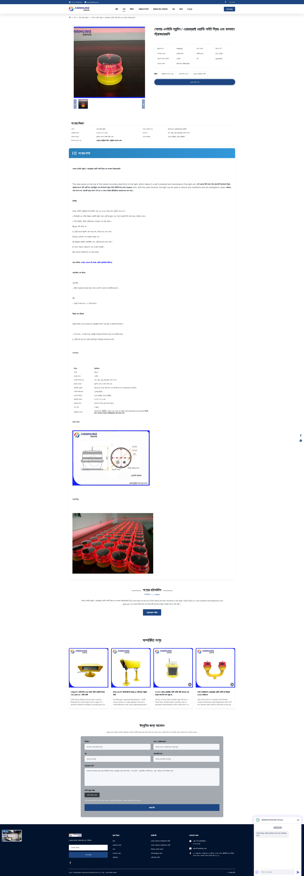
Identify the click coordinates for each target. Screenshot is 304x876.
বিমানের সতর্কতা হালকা (157, 849)
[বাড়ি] (70, 17)
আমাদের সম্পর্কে (143, 9)
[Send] (298, 872)
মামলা (181, 9)
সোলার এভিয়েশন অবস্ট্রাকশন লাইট (160, 845)
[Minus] (298, 820)
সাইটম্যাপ (115, 857)
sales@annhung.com (92, 2)
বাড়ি (116, 9)
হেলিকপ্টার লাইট (155, 857)
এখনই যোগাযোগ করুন (89, 704)
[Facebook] (225, 2)
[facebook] (70, 862)
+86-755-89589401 (199, 841)
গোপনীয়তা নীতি (231, 872)
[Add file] (257, 872)
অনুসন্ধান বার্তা (90, 765)
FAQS (189, 9)
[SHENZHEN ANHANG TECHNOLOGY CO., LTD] (79, 9)
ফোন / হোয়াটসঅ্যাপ (159, 741)
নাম (86, 753)
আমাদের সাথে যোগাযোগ (160, 9)
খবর (173, 9)
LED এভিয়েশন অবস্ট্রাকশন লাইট (160, 841)
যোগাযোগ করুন (117, 853)
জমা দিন (152, 807)
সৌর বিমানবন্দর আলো (156, 853)
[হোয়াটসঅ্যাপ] (300, 440)
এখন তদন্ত (229, 9)
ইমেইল (87, 741)
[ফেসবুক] (300, 435)
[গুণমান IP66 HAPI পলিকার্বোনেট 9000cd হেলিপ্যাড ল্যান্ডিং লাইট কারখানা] (131, 668)
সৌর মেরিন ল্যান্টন (83, 18)
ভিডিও (132, 9)
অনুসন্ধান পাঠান (152, 612)
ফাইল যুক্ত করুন (90, 790)
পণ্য (124, 9)
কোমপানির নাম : (158, 753)
